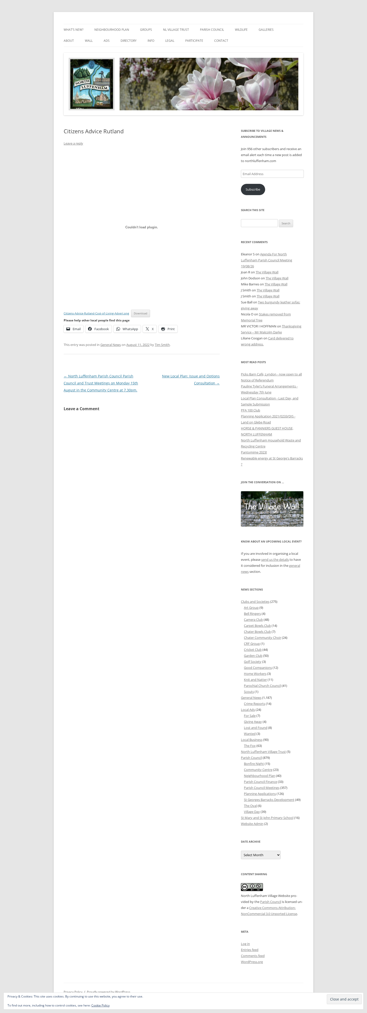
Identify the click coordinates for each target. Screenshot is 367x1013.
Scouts (249, 691)
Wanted (250, 733)
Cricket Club (253, 649)
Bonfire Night (254, 763)
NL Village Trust (176, 30)
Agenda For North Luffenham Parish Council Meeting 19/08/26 (266, 260)
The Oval (250, 805)
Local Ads (248, 709)
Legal (169, 41)
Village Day (252, 811)
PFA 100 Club (250, 410)
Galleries (266, 30)
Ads (107, 41)
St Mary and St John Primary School (267, 817)
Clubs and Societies (255, 601)
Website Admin (252, 823)
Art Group (251, 607)
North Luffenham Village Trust (263, 751)
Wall (89, 41)
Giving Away (253, 721)
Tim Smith (162, 344)
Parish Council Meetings (261, 787)
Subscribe (253, 189)
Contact (221, 41)
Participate (194, 41)
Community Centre (258, 769)
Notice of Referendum (257, 380)
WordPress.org (252, 961)
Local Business (251, 739)
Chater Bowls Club (257, 631)
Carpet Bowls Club (257, 625)
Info (151, 41)
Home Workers (255, 673)
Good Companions (258, 667)
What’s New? (73, 30)
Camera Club (253, 619)
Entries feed (249, 949)
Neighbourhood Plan (111, 30)
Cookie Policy (100, 1005)
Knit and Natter (255, 679)
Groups (146, 30)
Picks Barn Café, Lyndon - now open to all (271, 374)
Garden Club (253, 655)
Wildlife (241, 30)
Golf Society (252, 661)
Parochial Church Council (262, 685)
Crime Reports (254, 703)
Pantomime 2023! (254, 452)
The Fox (250, 745)
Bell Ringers (252, 613)
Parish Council (212, 30)
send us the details (275, 559)
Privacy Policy (73, 992)
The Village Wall (267, 272)
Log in (245, 943)
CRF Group (252, 643)
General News (110, 344)
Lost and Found (255, 727)
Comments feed (253, 955)
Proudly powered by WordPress (108, 992)
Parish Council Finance (260, 781)
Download (140, 313)
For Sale (250, 715)
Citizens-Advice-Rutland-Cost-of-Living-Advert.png (96, 313)
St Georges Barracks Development (269, 799)
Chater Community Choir (262, 637)
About (69, 41)
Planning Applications (260, 793)
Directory (129, 41)
